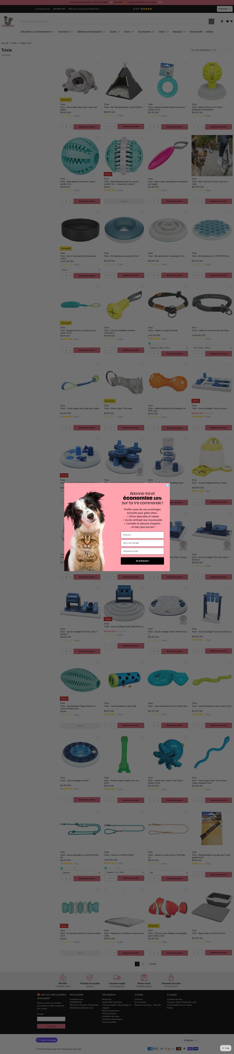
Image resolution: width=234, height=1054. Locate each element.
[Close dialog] (167, 485)
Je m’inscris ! (142, 561)
